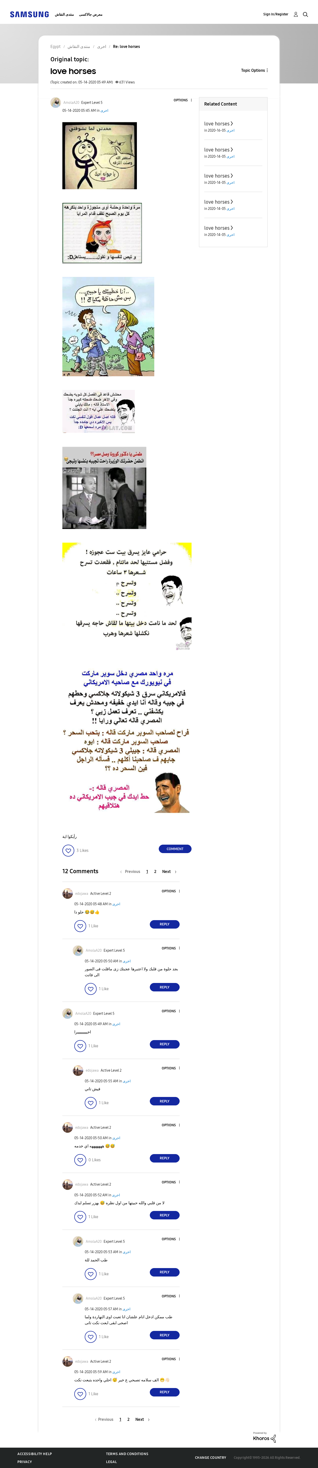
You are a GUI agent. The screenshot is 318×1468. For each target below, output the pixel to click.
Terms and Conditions (127, 1454)
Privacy (24, 1462)
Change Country (210, 1458)
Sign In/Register (275, 14)
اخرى (104, 111)
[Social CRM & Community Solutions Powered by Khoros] (264, 1436)
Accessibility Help (34, 1454)
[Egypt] (29, 14)
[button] (183, 100)
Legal (111, 1462)
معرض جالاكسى (91, 14)
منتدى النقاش (64, 14)
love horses (217, 124)
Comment (175, 849)
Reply (164, 924)
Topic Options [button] (253, 70)
